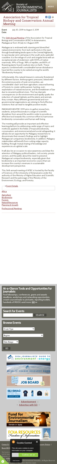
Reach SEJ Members (8, 448)
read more (16, 460)
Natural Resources (10, 202)
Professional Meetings (12, 208)
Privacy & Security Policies (41, 444)
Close (37, 442)
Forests (5, 200)
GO (33, 302)
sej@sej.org (9, 458)
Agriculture (6, 195)
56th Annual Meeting (15, 38)
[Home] (22, 11)
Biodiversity (7, 197)
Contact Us (5, 444)
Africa (4, 191)
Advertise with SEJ (28, 404)
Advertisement (28, 401)
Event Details (12, 186)
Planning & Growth (10, 205)
